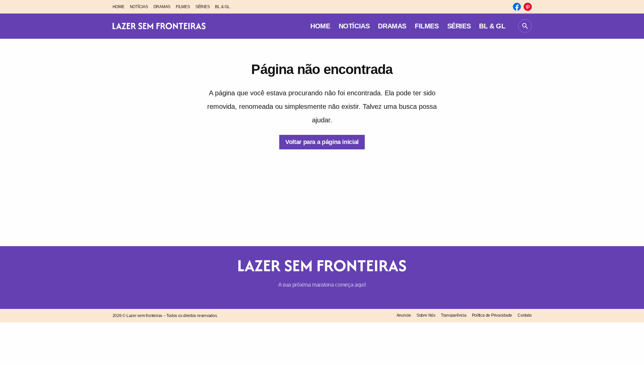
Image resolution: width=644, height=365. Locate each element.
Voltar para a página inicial (322, 142)
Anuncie (404, 315)
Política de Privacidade (492, 315)
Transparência (454, 315)
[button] (525, 26)
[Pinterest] (527, 7)
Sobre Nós (425, 315)
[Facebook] (516, 7)
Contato (524, 315)
